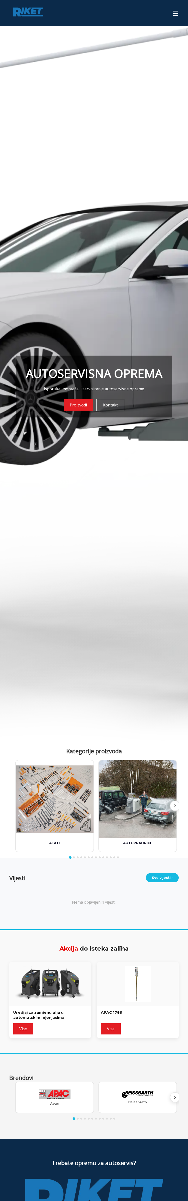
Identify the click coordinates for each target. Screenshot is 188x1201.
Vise (23, 1029)
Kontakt (110, 405)
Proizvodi (78, 405)
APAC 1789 (111, 1012)
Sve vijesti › (162, 878)
